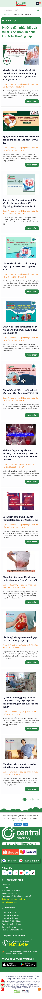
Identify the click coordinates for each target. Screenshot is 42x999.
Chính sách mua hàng (10, 915)
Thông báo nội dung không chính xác (17, 896)
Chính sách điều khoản (11, 912)
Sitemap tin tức (16, 930)
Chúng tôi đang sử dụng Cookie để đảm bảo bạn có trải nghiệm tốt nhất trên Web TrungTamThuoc (20, 818)
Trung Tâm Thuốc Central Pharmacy (21, 978)
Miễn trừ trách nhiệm (10, 893)
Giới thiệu (6, 884)
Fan (11, 860)
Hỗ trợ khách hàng (13, 880)
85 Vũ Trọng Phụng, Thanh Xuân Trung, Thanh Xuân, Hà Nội (22, 952)
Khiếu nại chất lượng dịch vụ (13, 899)
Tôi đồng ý (18, 824)
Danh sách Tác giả (9, 927)
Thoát (26, 824)
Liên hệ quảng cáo (9, 902)
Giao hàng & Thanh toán (11, 924)
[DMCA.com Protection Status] (17, 991)
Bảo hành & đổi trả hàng (11, 921)
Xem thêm (32, 101)
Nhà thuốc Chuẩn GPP (11, 890)
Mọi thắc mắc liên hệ (14, 935)
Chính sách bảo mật (20, 821)
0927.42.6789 (18, 944)
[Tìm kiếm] (37, 10)
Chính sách (9, 908)
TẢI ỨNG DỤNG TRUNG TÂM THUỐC (18, 959)
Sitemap (5, 930)
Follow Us (7, 868)
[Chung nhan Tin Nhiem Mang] (25, 991)
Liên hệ (5, 887)
